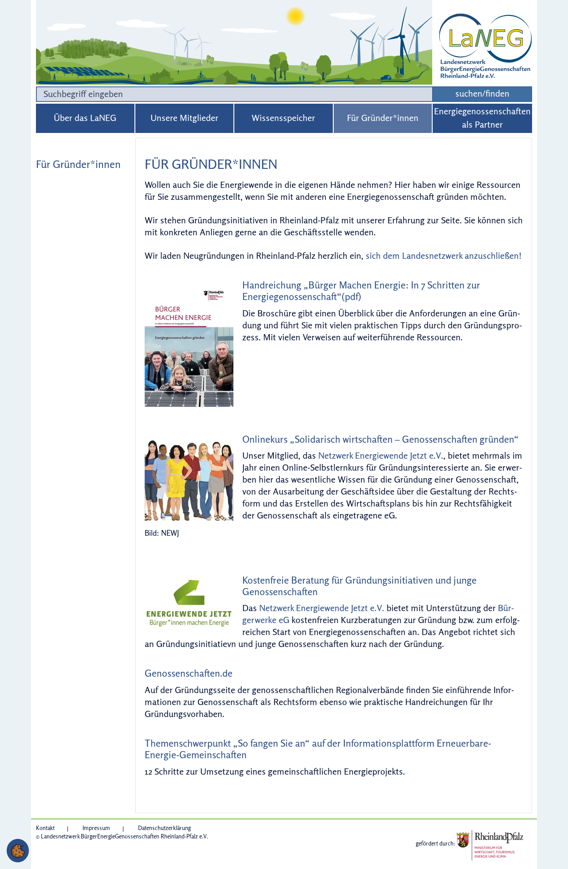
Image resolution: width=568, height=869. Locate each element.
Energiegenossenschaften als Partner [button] (482, 117)
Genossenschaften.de (189, 673)
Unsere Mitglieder (184, 117)
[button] (17, 850)
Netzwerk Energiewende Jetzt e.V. (380, 455)
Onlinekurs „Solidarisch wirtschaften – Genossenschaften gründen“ (380, 439)
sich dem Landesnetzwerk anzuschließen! (444, 255)
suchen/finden (482, 93)
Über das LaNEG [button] (85, 117)
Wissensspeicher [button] (283, 117)
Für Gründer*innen (382, 117)
